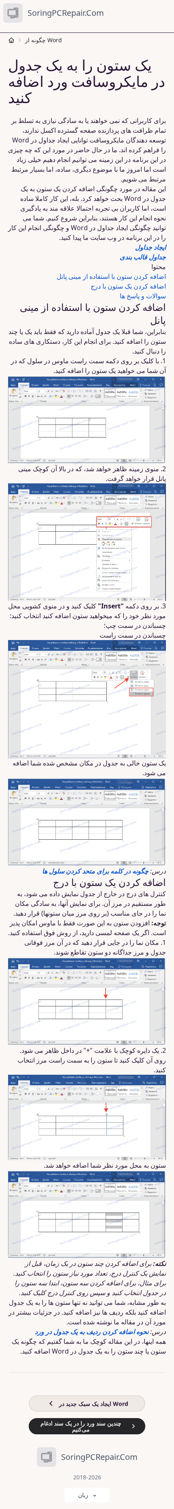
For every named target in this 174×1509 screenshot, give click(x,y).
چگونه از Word (43, 40)
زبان (83, 1495)
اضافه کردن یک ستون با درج (128, 286)
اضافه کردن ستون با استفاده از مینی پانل (111, 276)
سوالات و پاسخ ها (143, 295)
